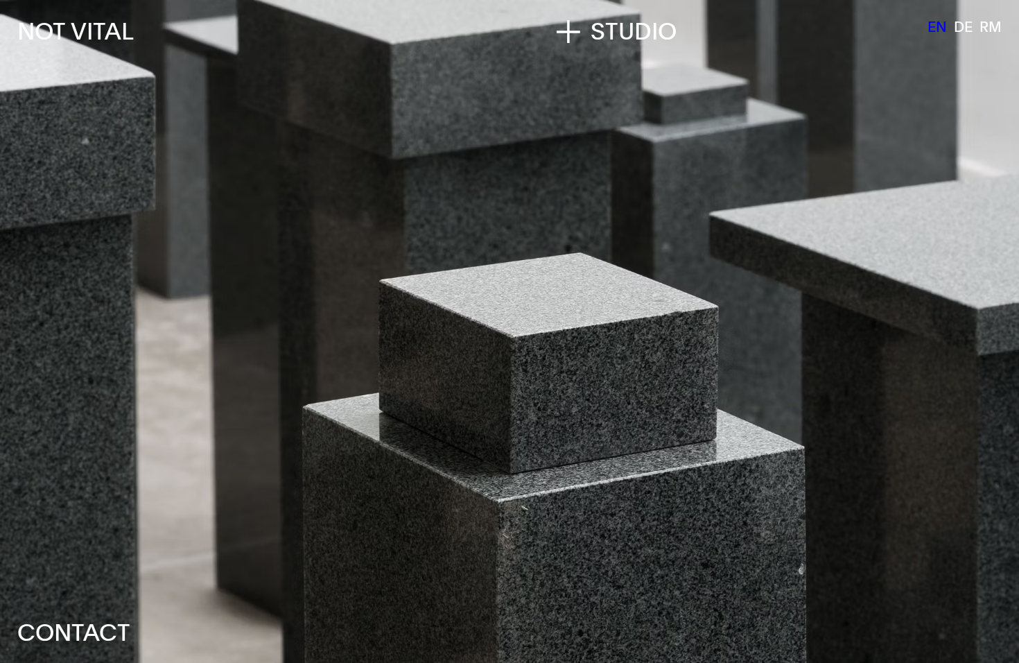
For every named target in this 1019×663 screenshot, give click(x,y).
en (937, 26)
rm (990, 26)
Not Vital (75, 30)
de (963, 26)
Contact (73, 632)
